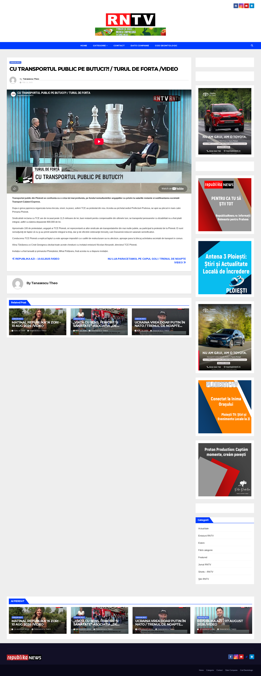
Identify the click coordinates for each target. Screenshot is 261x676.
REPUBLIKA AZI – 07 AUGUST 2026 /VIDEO (220, 622)
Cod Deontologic (166, 45)
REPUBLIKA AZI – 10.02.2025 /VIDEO (37, 258)
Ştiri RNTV (203, 579)
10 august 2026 (22, 629)
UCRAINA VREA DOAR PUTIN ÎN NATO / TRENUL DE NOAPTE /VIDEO (160, 325)
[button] (252, 45)
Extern (201, 543)
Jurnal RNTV (204, 564)
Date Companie (140, 45)
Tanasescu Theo (31, 79)
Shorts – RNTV (205, 572)
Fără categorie (205, 550)
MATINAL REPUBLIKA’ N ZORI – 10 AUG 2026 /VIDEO (36, 324)
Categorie (99, 45)
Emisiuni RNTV (15, 62)
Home (83, 45)
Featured (202, 557)
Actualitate (203, 528)
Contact (119, 45)
